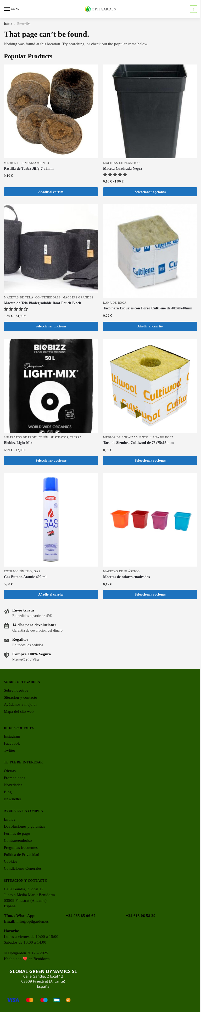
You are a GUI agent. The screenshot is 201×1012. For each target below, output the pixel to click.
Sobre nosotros (16, 690)
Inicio (8, 24)
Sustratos (59, 437)
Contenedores (47, 297)
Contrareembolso (18, 840)
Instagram (12, 736)
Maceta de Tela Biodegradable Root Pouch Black (42, 303)
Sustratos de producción (26, 437)
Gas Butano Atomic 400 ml (25, 577)
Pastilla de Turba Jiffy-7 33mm (29, 168)
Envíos (9, 819)
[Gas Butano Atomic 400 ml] (51, 520)
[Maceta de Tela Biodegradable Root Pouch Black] (51, 248)
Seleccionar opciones (150, 192)
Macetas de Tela (19, 297)
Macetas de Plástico (121, 163)
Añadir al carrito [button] (51, 192)
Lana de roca (114, 302)
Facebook (12, 743)
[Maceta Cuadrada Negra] (150, 111)
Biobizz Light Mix (18, 443)
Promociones (14, 778)
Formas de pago (17, 833)
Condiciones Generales (23, 868)
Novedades (13, 785)
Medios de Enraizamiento (26, 163)
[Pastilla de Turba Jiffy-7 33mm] (51, 111)
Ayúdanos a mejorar (20, 704)
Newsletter (12, 799)
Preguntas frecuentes (21, 847)
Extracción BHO (18, 571)
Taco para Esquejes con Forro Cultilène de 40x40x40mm (147, 308)
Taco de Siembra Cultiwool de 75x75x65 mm (138, 443)
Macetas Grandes (78, 297)
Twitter (9, 750)
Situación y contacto (20, 697)
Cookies (10, 861)
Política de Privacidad (21, 854)
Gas (37, 571)
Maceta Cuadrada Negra (122, 168)
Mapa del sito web (19, 711)
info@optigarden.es (32, 921)
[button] (192, 9)
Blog (8, 792)
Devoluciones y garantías (24, 826)
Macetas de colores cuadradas (126, 577)
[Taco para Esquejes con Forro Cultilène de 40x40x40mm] (150, 251)
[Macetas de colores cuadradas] (150, 520)
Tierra (76, 437)
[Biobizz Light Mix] (51, 386)
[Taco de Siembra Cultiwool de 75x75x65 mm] (150, 386)
